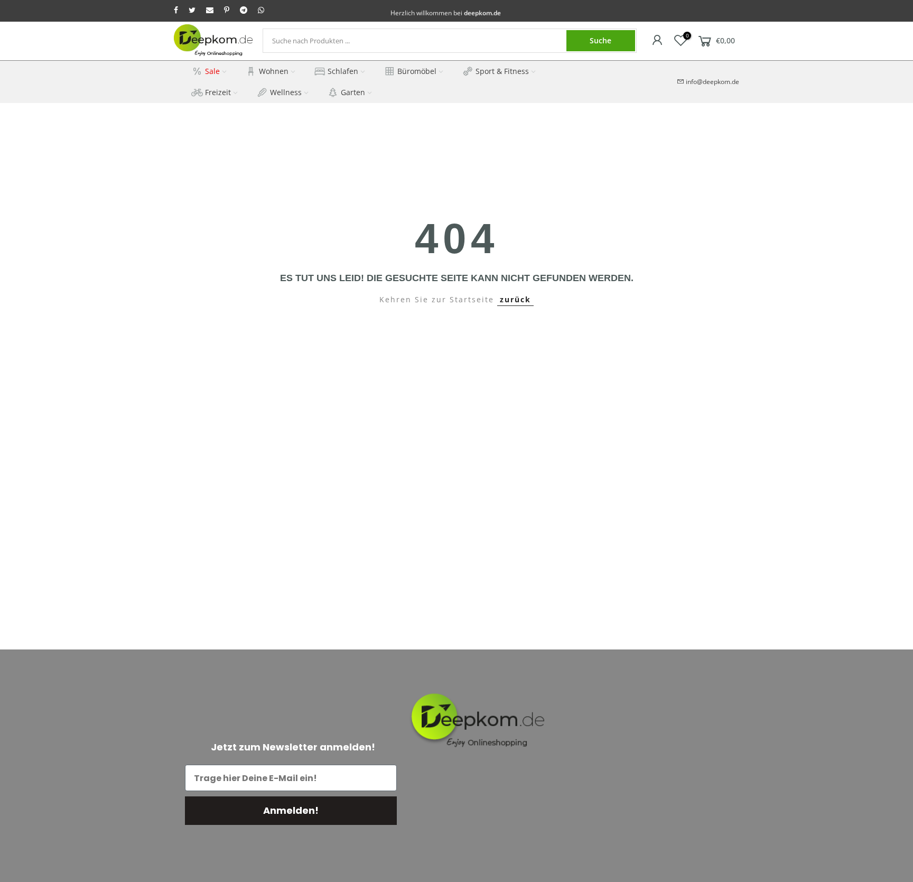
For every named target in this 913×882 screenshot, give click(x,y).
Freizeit (218, 92)
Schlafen (343, 71)
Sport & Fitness (502, 71)
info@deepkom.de (712, 81)
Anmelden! (291, 810)
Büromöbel (416, 71)
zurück (515, 299)
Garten (353, 92)
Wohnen (273, 71)
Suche (600, 40)
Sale (212, 71)
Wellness (286, 92)
